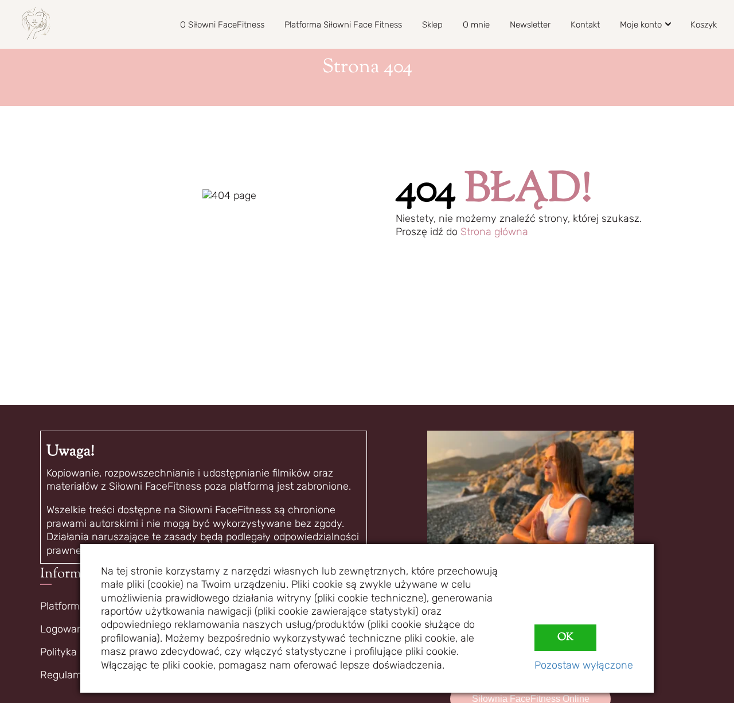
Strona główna (494, 231)
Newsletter (530, 24)
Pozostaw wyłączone (583, 665)
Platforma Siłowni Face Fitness (343, 24)
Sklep (432, 24)
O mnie (476, 24)
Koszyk (703, 24)
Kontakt (585, 24)
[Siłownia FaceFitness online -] (35, 24)
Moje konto (641, 24)
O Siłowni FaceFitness (222, 24)
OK (565, 637)
